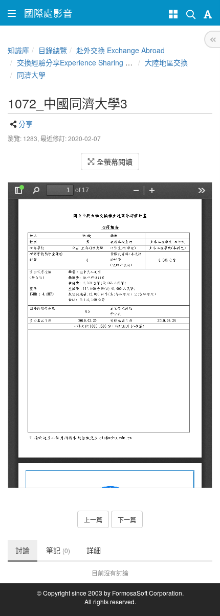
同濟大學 (31, 75)
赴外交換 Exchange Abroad (120, 50)
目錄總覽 (52, 50)
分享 (25, 124)
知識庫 (18, 50)
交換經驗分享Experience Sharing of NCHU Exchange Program (117, 62)
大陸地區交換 (166, 62)
